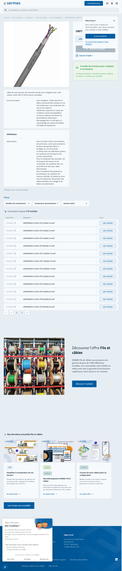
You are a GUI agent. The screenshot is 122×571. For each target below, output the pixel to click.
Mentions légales (59, 560)
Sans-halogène (56, 17)
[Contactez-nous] (107, 3)
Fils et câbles (17, 17)
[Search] (6, 10)
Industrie (29, 17)
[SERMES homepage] (12, 3)
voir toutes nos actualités (19, 505)
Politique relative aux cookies (33, 566)
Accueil (7, 17)
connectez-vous (93, 3)
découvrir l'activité (84, 384)
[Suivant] (27, 312)
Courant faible (41, 17)
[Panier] (112, 3)
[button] (18, 203)
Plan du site (53, 566)
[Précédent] (6, 312)
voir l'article (108, 223)
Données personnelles (79, 560)
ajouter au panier (97, 49)
